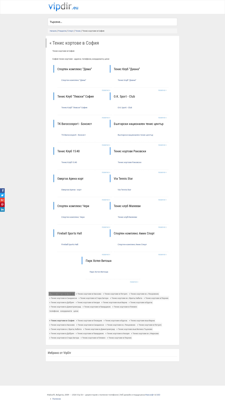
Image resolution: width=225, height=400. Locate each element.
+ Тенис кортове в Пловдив (89, 320)
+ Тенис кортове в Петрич (115, 294)
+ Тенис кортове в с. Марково (145, 333)
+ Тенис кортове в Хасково (88, 294)
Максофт (149, 395)
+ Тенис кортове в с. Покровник (144, 294)
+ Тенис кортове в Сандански (63, 298)
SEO (158, 395)
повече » (106, 90)
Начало (53, 31)
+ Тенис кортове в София (61, 294)
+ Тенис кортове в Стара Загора (93, 298)
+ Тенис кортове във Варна (114, 302)
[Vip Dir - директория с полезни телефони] (63, 7)
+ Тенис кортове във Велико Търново (134, 329)
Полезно (56, 399)
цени (75, 311)
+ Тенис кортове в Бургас (140, 302)
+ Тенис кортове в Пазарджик (97, 307)
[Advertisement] (146, 7)
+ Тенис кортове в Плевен (124, 307)
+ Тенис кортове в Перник (156, 298)
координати (66, 311)
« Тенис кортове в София (74, 43)
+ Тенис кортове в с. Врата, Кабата (126, 298)
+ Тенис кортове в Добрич (61, 302)
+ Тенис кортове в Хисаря (88, 302)
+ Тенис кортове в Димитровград (65, 307)
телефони (54, 311)
